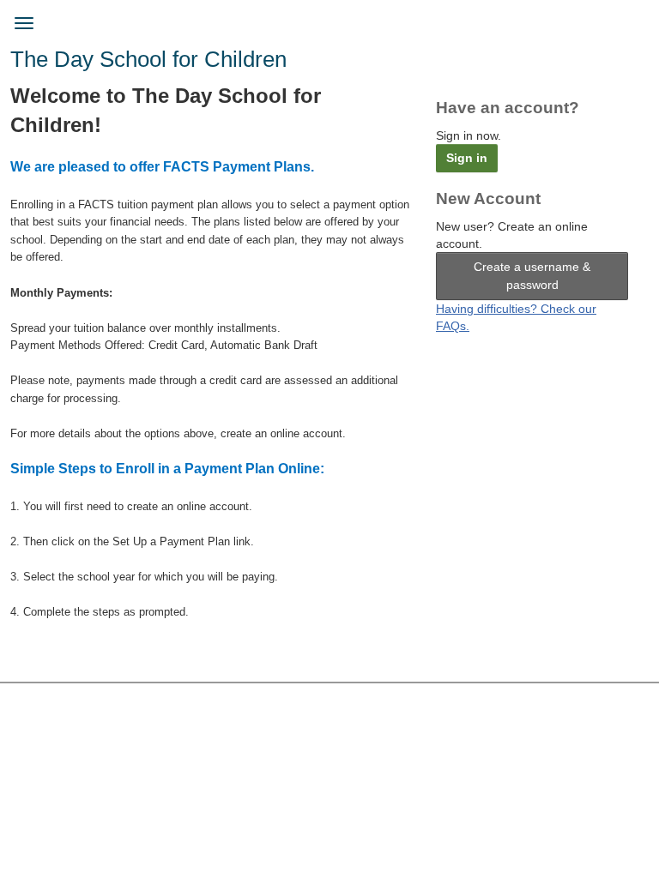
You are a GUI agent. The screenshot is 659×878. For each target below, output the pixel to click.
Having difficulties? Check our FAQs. (516, 317)
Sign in (466, 158)
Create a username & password (532, 276)
